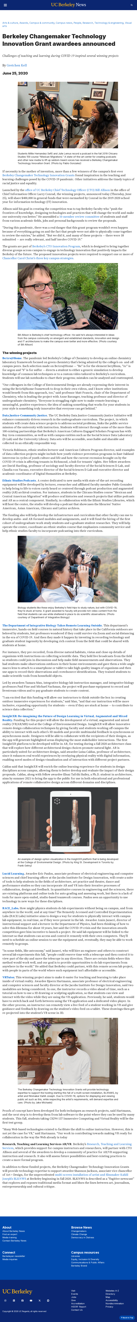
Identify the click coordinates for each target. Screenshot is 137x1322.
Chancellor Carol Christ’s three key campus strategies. (38, 258)
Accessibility (112, 1300)
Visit (73, 1290)
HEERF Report (78, 1306)
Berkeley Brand (79, 1265)
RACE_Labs (10, 908)
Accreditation (78, 1303)
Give (73, 1300)
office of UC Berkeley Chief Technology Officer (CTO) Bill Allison (67, 190)
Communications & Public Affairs (87, 1262)
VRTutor (8, 977)
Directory (110, 1294)
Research (88, 22)
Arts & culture (10, 22)
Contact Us (77, 1310)
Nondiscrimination (115, 1303)
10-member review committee (79, 217)
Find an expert (9, 1234)
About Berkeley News (13, 1231)
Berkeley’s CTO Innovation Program (56, 246)
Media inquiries (9, 1259)
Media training (9, 1237)
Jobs (73, 1297)
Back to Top (127, 1318)
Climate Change (79, 1234)
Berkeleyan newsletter (13, 1256)
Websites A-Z (112, 1290)
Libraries (75, 1256)
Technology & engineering (109, 22)
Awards (23, 22)
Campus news (64, 22)
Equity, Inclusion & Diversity (85, 1259)
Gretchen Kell (17, 65)
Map (108, 1297)
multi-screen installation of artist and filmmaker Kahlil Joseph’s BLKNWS (65, 1177)
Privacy (109, 1306)
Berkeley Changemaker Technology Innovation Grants (38, 175)
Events (74, 1294)
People (77, 22)
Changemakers (78, 1231)
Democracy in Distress (82, 1237)
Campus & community (41, 22)
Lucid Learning (13, 874)
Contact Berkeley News (14, 1240)
